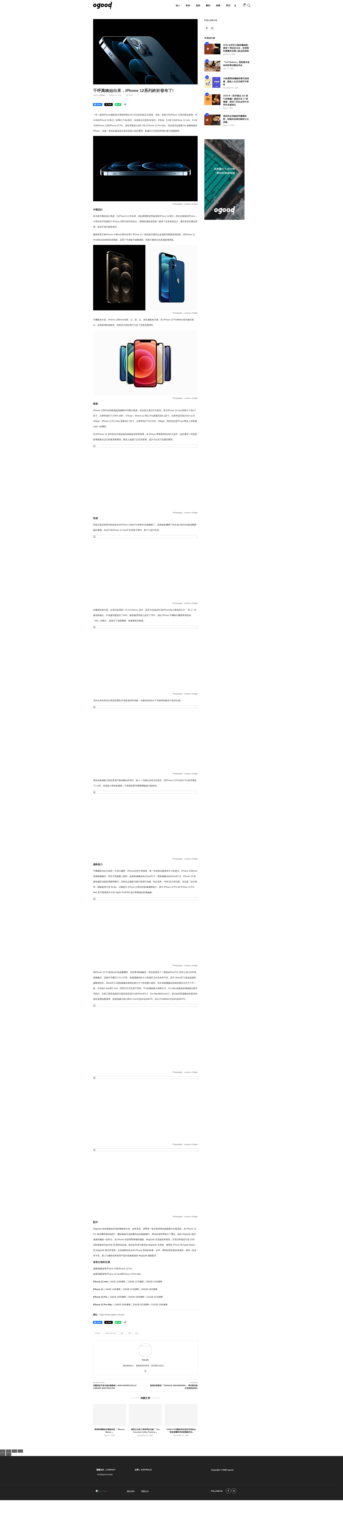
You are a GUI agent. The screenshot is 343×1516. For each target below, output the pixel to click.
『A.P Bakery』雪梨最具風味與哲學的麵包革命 (236, 63)
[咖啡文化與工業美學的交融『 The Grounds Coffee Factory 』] (145, 1415)
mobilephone (110, 1333)
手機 (129, 1333)
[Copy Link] (125, 104)
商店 (228, 5)
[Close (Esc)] (20, 1451)
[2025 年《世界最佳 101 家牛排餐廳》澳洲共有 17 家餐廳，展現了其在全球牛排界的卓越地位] (212, 99)
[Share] (14, 1451)
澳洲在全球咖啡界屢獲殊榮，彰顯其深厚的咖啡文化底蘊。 (236, 119)
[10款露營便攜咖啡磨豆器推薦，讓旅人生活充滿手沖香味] (212, 82)
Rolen (102, 95)
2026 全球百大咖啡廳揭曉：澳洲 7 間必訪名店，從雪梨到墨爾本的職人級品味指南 (236, 48)
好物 (121, 1333)
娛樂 (218, 5)
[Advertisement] (224, 242)
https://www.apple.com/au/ (112, 1315)
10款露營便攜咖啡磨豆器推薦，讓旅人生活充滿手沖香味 (236, 81)
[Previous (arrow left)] (2, 1454)
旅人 (178, 5)
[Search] (248, 5)
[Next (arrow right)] (8, 1454)
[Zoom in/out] (2, 1451)
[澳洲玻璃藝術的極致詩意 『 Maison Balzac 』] (109, 1415)
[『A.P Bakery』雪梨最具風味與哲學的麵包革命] (212, 66)
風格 (198, 5)
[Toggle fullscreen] (8, 1451)
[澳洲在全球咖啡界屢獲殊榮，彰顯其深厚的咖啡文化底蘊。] (212, 120)
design (97, 1333)
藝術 (208, 5)
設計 (136, 1333)
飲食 (188, 5)
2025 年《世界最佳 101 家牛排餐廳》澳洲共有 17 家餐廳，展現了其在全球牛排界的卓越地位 (236, 100)
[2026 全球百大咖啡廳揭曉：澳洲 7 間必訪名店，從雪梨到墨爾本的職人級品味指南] (212, 49)
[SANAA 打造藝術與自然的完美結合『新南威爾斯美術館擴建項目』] (181, 1415)
